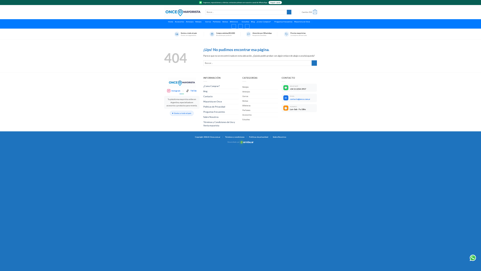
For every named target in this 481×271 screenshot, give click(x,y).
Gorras (208, 22)
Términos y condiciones (235, 137)
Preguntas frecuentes (283, 22)
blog (205, 91)
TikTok (193, 91)
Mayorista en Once (302, 22)
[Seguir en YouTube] (247, 26)
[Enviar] (289, 12)
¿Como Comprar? (264, 22)
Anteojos (190, 22)
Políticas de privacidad (258, 137)
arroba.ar (248, 142)
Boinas (225, 22)
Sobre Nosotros (211, 117)
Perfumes (217, 22)
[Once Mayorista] (183, 12)
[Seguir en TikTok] (240, 26)
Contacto (208, 96)
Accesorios (179, 22)
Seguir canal (275, 3)
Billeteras (234, 22)
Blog (253, 22)
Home (170, 22)
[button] (309, 12)
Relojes (198, 22)
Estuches (245, 22)
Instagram (175, 91)
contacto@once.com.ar (300, 99)
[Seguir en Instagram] (233, 26)
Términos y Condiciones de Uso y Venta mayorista (219, 124)
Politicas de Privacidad (214, 106)
